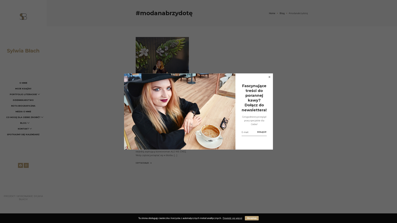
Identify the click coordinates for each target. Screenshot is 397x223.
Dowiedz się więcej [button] (232, 218)
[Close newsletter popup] (269, 77)
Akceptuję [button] (251, 218)
